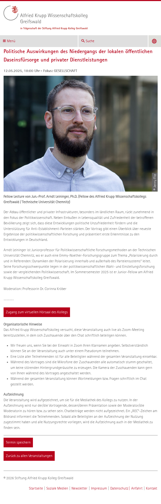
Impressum (99, 488)
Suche (90, 41)
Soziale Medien (57, 488)
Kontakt (151, 488)
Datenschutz (119, 488)
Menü (11, 41)
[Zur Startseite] (79, 18)
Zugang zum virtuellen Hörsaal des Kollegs (37, 312)
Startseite (36, 488)
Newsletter (79, 488)
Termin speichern (18, 442)
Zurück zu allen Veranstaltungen (29, 456)
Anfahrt (137, 488)
